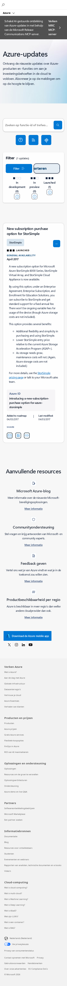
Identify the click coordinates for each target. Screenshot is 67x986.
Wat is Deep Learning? (14, 904)
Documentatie (10, 836)
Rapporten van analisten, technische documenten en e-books (32, 865)
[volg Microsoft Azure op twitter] (9, 644)
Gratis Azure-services (14, 734)
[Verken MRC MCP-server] (46, 140)
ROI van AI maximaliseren (16, 752)
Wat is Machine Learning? (16, 899)
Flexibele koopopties (14, 740)
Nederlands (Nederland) (21, 938)
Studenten (9, 853)
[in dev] (17, 196)
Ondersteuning (11, 786)
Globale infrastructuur (14, 683)
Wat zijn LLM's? (11, 916)
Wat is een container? (14, 922)
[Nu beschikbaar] (49, 192)
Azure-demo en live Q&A (15, 791)
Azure (7, 13)
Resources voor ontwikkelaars (18, 848)
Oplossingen (10, 768)
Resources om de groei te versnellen (21, 774)
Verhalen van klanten (14, 706)
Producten (9, 723)
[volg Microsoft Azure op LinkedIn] (23, 644)
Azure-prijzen (10, 729)
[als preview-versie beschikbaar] (34, 196)
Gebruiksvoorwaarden (14, 963)
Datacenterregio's (12, 689)
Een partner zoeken (13, 819)
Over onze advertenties (15, 968)
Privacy (40, 957)
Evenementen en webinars (16, 859)
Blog (6, 842)
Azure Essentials (11, 700)
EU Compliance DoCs (38, 968)
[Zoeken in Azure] (4, 5)
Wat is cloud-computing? (15, 887)
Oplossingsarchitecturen (15, 780)
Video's (7, 871)
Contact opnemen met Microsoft (19, 957)
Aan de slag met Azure (14, 677)
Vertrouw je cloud (12, 695)
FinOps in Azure (11, 746)
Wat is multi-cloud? (13, 893)
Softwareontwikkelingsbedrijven (19, 808)
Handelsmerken (35, 963)
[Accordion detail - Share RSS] (18, 435)
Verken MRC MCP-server (52, 27)
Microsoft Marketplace (14, 814)
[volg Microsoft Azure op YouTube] (30, 644)
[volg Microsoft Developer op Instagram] (16, 644)
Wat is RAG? (9, 928)
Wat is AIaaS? (10, 910)
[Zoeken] (58, 125)
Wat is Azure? (10, 672)
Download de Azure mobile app (30, 636)
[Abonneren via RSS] (34, 140)
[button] (21, 140)
